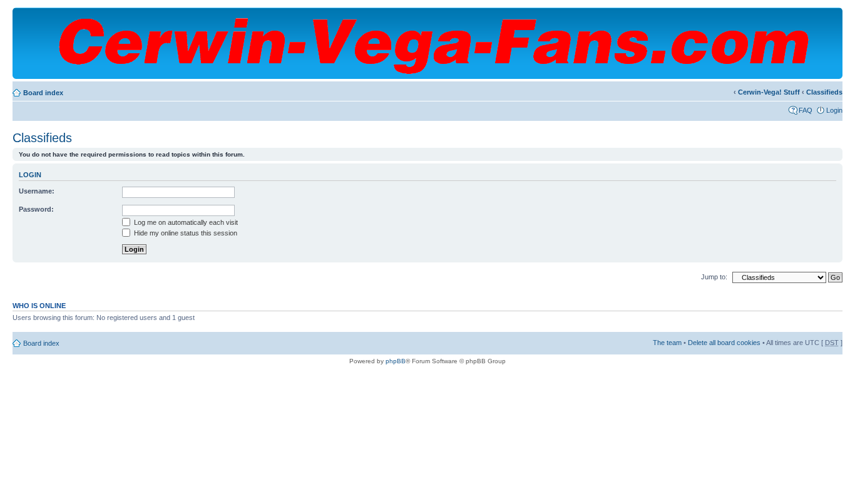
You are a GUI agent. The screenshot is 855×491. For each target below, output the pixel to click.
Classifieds (824, 92)
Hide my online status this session (184, 233)
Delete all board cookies (724, 342)
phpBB (396, 361)
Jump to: (714, 277)
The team (667, 342)
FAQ (805, 110)
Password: (36, 209)
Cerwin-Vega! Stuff (769, 92)
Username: (36, 191)
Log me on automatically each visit (185, 222)
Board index (43, 92)
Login (834, 110)
